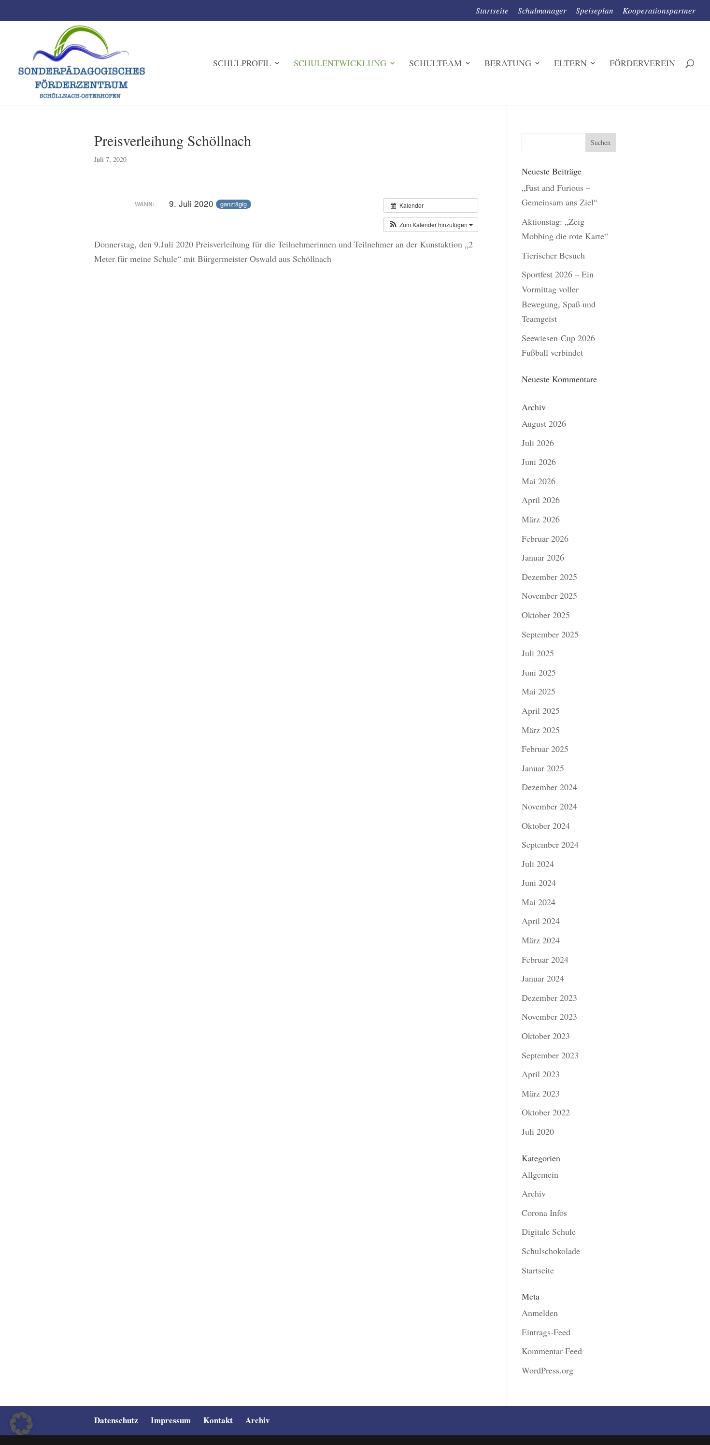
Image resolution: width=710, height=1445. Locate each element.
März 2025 (541, 730)
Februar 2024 (545, 959)
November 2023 (549, 1016)
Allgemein (540, 1174)
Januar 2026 (543, 557)
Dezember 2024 (549, 787)
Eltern (570, 64)
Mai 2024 (538, 902)
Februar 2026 (545, 538)
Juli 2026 (538, 442)
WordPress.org (547, 1370)
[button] (430, 224)
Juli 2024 (538, 863)
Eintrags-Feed (546, 1332)
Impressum (171, 1420)
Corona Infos (544, 1212)
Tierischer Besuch (553, 255)
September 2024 (550, 844)
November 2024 (549, 806)
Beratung (507, 64)
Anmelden (540, 1312)
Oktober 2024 (546, 825)
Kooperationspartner (659, 11)
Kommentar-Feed (552, 1351)
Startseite (492, 11)
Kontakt (218, 1420)
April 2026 (541, 500)
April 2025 (541, 710)
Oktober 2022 (546, 1112)
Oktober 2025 (546, 615)
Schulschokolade (551, 1251)
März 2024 (541, 940)
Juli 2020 (538, 1131)
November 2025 (549, 595)
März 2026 (541, 519)
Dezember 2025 (549, 576)
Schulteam (435, 64)
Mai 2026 (538, 481)
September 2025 (550, 634)
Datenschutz (116, 1420)
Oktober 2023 (546, 1035)
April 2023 (541, 1074)
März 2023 (541, 1093)
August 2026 (544, 423)
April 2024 (541, 920)
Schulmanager (542, 11)
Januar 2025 (543, 768)
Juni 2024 (539, 882)
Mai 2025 (538, 691)
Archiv (534, 1193)
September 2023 (550, 1055)
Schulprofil (242, 64)
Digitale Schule (549, 1231)
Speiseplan (594, 11)
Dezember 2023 (549, 997)
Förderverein (642, 64)
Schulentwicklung (340, 64)
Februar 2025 (545, 748)
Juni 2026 (539, 461)
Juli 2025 (538, 653)
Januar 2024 (543, 978)
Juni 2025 (539, 672)
